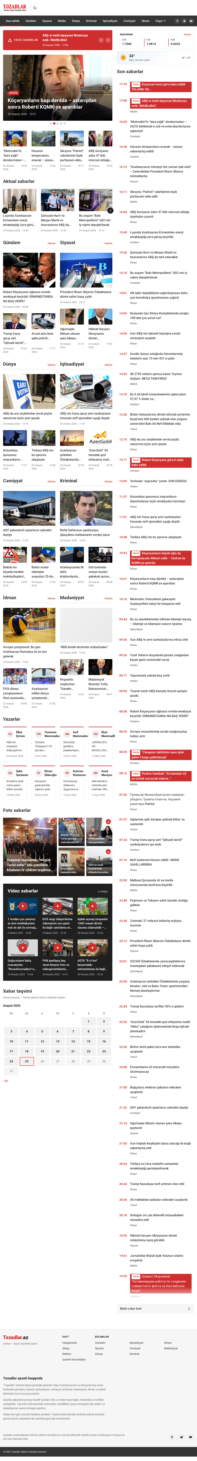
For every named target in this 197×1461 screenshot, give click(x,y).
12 (42, 1041)
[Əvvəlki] (101, 40)
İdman (145, 21)
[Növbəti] (108, 40)
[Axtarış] (35, 8)
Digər (159, 21)
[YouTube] (191, 21)
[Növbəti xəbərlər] (110, 210)
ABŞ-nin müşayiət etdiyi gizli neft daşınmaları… (14, 746)
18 (26, 1051)
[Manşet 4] (61, 123)
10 (11, 1041)
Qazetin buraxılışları (74, 1359)
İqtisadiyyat (110, 21)
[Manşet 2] (54, 123)
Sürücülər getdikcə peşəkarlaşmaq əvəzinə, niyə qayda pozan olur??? (71, 746)
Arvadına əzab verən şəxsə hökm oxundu (14, 785)
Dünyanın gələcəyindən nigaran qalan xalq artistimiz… (43, 785)
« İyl (5, 1080)
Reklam (66, 1353)
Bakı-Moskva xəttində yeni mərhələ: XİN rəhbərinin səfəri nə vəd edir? (99, 785)
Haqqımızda (69, 1342)
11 (26, 1041)
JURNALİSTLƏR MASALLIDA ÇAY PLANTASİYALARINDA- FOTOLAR (100, 746)
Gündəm (31, 21)
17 (11, 1051)
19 (42, 1051)
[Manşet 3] (58, 123)
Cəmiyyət (129, 21)
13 (57, 1041)
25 (26, 1061)
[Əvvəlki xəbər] (9, 88)
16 (104, 1041)
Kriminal (91, 21)
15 (88, 1041)
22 (88, 1051)
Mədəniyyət (171, 1348)
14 (73, 1041)
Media (62, 21)
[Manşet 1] (51, 123)
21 (73, 1051)
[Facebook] (177, 21)
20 (57, 1051)
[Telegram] (184, 21)
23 (104, 1051)
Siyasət (47, 21)
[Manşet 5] (65, 123)
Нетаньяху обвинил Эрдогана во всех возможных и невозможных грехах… (71, 785)
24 (11, 1061)
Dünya (76, 21)
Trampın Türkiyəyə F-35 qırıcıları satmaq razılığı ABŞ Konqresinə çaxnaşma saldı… (43, 746)
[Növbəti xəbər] (106, 88)
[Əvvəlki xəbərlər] (5, 210)
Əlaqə (65, 1348)
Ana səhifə (12, 21)
